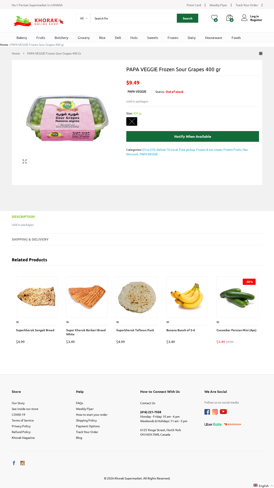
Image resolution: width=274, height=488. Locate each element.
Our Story (18, 403)
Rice (102, 37)
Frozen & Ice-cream (209, 149)
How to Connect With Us (160, 391)
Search (187, 18)
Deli (118, 37)
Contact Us (147, 403)
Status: (160, 91)
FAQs (79, 403)
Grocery (84, 37)
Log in (254, 16)
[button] (263, 485)
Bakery (21, 37)
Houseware (213, 37)
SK (17, 322)
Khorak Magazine (23, 437)
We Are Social (215, 391)
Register (256, 20)
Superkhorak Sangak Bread (35, 330)
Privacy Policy (21, 426)
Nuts (134, 37)
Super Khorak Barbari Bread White (85, 332)
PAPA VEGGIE (148, 154)
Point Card (194, 5)
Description (23, 216)
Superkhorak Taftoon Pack (135, 330)
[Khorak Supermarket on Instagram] (22, 463)
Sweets (152, 37)
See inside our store (25, 409)
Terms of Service (23, 420)
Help (80, 391)
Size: (134, 113)
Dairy (192, 37)
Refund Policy (21, 432)
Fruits (40, 37)
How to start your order (91, 414)
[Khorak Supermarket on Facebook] (14, 463)
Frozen (173, 37)
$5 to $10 (148, 149)
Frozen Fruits (232, 149)
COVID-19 (18, 414)
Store (16, 391)
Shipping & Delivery (30, 239)
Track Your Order (247, 5)
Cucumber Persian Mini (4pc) (236, 330)
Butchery (61, 37)
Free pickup (187, 149)
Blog (79, 437)
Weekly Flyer (218, 5)
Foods (236, 37)
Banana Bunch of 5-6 (180, 330)
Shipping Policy (86, 420)
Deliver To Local (167, 149)
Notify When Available (192, 136)
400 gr (131, 122)
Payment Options (88, 426)
